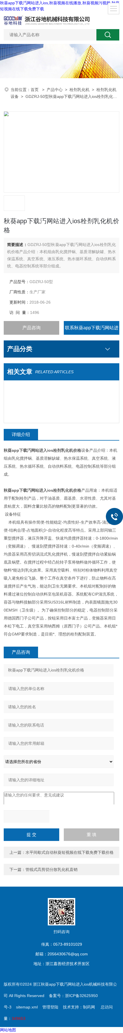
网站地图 (8, 1030)
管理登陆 (50, 1007)
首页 (35, 89)
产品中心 (55, 89)
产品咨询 (31, 327)
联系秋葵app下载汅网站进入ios (91, 330)
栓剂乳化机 (80, 89)
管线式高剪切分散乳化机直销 (51, 869)
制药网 (89, 1007)
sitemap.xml (27, 1007)
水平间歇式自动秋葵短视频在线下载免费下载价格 (69, 852)
